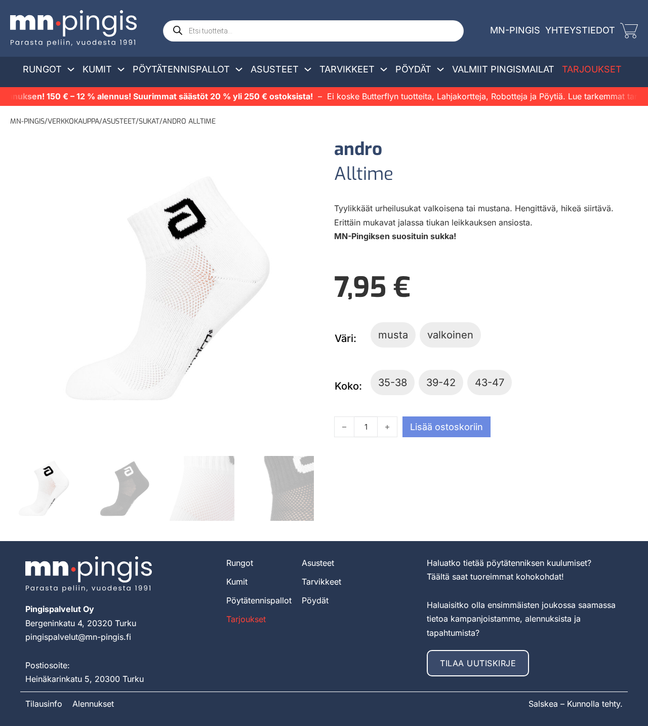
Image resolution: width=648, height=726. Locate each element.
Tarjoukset (592, 69)
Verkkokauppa (73, 121)
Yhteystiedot (580, 30)
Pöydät (413, 69)
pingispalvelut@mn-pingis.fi (78, 637)
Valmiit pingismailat (503, 69)
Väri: (345, 338)
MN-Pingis (515, 30)
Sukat (149, 121)
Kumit (97, 69)
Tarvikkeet (347, 69)
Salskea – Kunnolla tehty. (576, 704)
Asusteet (275, 69)
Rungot (42, 69)
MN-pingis (27, 121)
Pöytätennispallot (181, 69)
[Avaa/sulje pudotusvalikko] (71, 69)
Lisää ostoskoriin (446, 427)
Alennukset (93, 704)
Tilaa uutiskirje (478, 663)
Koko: (348, 386)
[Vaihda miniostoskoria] (629, 31)
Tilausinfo (43, 704)
